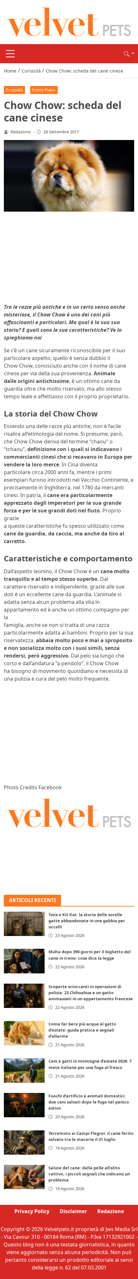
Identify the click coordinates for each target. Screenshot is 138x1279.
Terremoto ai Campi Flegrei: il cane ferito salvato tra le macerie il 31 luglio (91, 1136)
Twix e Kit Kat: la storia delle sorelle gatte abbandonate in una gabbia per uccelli (86, 921)
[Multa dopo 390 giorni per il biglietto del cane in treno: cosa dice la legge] (24, 961)
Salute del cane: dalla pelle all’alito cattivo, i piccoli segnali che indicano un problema (89, 1174)
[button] (129, 54)
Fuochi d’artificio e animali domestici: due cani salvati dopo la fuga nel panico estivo (88, 1102)
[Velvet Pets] (69, 21)
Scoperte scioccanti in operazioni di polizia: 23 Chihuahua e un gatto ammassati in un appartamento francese (90, 993)
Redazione (110, 1211)
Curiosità (14, 90)
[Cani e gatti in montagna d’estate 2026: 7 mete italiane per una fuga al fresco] (24, 1070)
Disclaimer (73, 1211)
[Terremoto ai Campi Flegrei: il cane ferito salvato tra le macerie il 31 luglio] (24, 1142)
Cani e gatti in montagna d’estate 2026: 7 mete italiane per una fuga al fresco (90, 1064)
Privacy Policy (31, 1211)
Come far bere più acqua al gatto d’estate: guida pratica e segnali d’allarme (82, 1030)
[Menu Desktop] (10, 53)
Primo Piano (44, 90)
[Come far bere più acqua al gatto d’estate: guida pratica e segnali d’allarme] (24, 1033)
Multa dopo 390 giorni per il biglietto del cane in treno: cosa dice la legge (89, 955)
